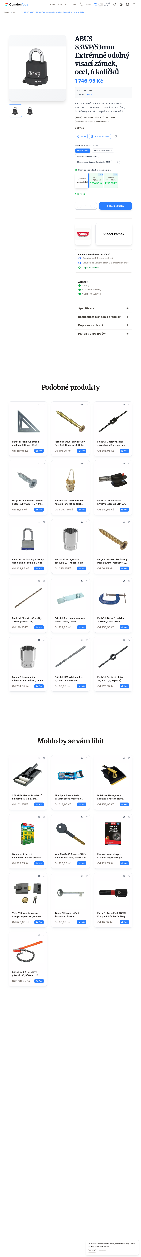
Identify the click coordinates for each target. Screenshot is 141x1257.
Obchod (51, 4)
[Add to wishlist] (115, 136)
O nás (80, 4)
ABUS (89, 94)
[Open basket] (121, 4)
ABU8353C (88, 90)
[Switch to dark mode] (127, 4)
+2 (116, 162)
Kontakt (89, 4)
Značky (73, 4)
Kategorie (62, 4)
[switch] (100, 4)
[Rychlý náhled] (39, 404)
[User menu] (134, 4)
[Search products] (115, 4)
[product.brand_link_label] (83, 234)
